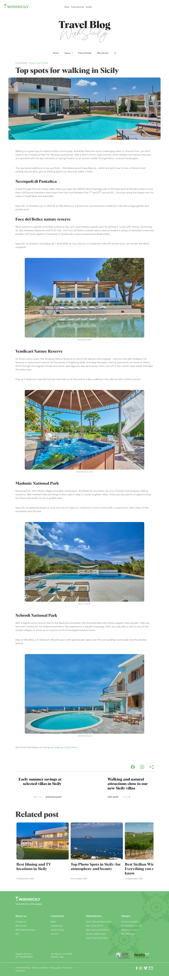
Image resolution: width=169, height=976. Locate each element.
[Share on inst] (140, 968)
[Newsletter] (151, 968)
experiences (77, 7)
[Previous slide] (17, 854)
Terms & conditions (40, 968)
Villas (66, 7)
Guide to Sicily (57, 930)
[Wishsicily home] (27, 899)
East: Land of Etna (94, 926)
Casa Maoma (79, 244)
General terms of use (131, 926)
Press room (67, 968)
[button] (115, 53)
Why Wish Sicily (128, 934)
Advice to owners (129, 930)
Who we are (20, 926)
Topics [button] (67, 53)
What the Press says (25, 930)
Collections (20, 971)
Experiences (57, 926)
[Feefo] (141, 955)
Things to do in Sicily (38, 63)
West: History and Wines (97, 930)
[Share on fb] (136, 968)
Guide (89, 7)
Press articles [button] (84, 53)
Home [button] (56, 53)
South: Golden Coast (96, 934)
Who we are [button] (102, 53)
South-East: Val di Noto (97, 938)
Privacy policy (55, 968)
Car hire (54, 934)
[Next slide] (152, 854)
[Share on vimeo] (145, 969)
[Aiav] (123, 956)
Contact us (20, 922)
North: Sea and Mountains (98, 922)
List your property (129, 922)
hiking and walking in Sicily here (60, 747)
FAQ (17, 934)
